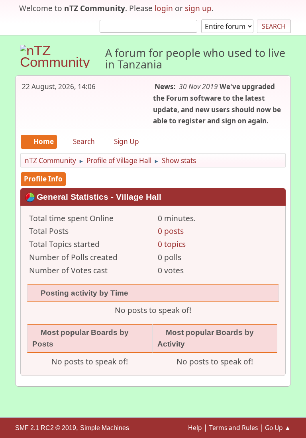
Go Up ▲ (278, 427)
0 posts (171, 231)
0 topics (172, 244)
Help (195, 427)
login (164, 8)
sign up (198, 8)
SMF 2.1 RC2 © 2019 (45, 427)
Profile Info (43, 178)
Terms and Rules (233, 427)
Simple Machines (104, 427)
